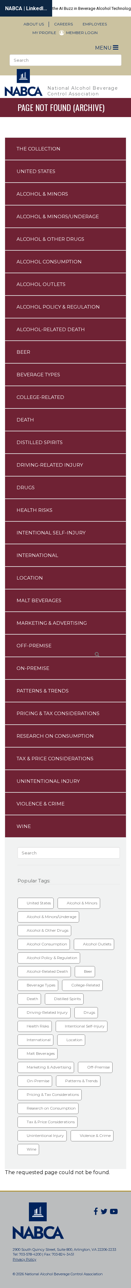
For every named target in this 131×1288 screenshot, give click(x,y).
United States (36, 171)
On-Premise (33, 668)
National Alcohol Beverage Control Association (82, 91)
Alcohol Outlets (41, 284)
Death (25, 420)
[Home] (26, 82)
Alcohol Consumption (49, 262)
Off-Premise (34, 646)
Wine (24, 826)
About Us (34, 24)
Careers (63, 24)
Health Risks (34, 510)
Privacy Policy (24, 1259)
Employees (95, 24)
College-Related (40, 397)
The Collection (38, 149)
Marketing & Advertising (52, 623)
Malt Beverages (39, 600)
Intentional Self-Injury (51, 533)
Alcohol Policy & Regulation (58, 307)
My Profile (44, 32)
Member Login (82, 33)
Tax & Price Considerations (55, 758)
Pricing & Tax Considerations (58, 713)
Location (30, 578)
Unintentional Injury (48, 781)
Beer (23, 352)
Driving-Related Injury (50, 465)
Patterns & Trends (43, 691)
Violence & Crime (41, 804)
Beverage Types (38, 375)
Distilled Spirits (40, 442)
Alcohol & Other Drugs (50, 239)
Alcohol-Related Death (51, 329)
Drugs (26, 487)
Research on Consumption (55, 736)
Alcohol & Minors (42, 194)
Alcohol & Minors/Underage (58, 216)
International (37, 555)
